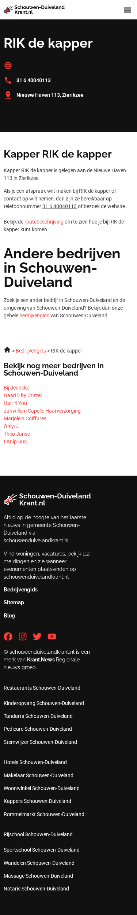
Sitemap (14, 602)
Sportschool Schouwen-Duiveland (42, 850)
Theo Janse (17, 434)
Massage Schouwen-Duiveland (38, 876)
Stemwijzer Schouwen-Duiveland (40, 742)
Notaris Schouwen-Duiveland (36, 889)
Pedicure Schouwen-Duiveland (38, 729)
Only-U (11, 426)
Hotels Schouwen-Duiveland (35, 762)
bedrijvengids (34, 315)
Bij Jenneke (16, 388)
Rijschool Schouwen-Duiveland (38, 834)
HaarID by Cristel (23, 395)
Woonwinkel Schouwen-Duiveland (42, 788)
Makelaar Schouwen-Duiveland (38, 775)
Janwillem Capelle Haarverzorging (42, 411)
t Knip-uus (15, 441)
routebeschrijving (44, 222)
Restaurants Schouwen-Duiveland (42, 688)
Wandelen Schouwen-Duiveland (39, 863)
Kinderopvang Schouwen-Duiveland (44, 703)
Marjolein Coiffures (25, 418)
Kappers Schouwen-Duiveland (37, 801)
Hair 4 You (15, 403)
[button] (127, 10)
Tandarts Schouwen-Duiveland (38, 716)
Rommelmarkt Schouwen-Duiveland (44, 814)
